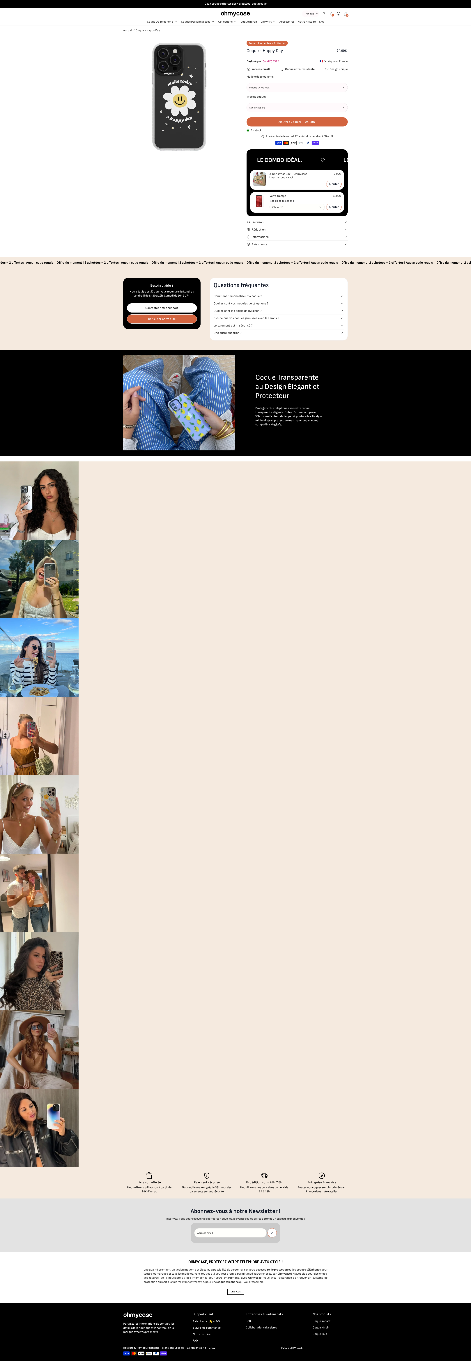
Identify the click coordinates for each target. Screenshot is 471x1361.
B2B (248, 1321)
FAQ (195, 1340)
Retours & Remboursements (141, 1348)
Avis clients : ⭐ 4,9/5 (206, 1321)
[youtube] (147, 1340)
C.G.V (212, 1348)
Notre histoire (201, 1334)
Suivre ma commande (207, 1328)
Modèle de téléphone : (282, 200)
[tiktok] (140, 1340)
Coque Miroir (321, 1327)
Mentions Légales (173, 1348)
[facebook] (125, 1340)
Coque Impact (321, 1321)
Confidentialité (196, 1348)
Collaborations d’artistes (261, 1327)
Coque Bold (320, 1334)
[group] (39, 500)
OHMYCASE (296, 1347)
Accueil (127, 30)
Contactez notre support (161, 308)
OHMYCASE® (271, 61)
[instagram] (133, 1340)
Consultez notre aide (162, 319)
